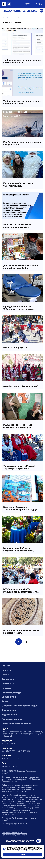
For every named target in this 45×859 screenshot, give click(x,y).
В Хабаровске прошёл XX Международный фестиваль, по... (21, 590)
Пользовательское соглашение (14, 833)
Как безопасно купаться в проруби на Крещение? (22, 143)
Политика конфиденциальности (15, 835)
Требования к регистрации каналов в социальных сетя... (22, 61)
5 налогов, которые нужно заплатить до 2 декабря (17, 225)
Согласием (21, 851)
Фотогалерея (9, 710)
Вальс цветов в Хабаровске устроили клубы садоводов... (19, 549)
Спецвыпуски (9, 697)
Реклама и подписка (12, 719)
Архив (5, 701)
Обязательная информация (16, 723)
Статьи (5, 674)
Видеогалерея (9, 714)
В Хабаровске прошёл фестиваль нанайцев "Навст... (21, 631)
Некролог (7, 688)
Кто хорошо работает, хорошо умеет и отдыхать (19, 184)
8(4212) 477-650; (9, 759)
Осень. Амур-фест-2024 (16, 347)
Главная (5, 17)
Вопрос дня (8, 679)
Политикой (29, 851)
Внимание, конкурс (12, 692)
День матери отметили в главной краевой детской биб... (20, 266)
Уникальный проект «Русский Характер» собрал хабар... (19, 467)
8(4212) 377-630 (23, 759)
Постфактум (8, 683)
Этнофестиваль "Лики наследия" (20, 386)
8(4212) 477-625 (8, 743)
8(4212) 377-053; (9, 751)
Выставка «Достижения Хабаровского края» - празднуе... (21, 508)
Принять (22, 854)
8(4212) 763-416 (23, 751)
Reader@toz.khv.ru (9, 766)
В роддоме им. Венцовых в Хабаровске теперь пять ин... (19, 307)
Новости (6, 670)
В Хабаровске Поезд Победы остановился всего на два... (18, 426)
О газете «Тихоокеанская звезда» (20, 705)
